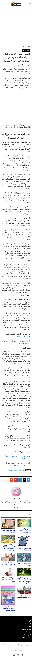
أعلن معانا (28, 623)
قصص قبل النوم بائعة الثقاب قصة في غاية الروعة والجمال (25, 530)
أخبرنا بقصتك (27, 634)
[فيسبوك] (28, 480)
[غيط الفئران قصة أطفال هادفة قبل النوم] (24, 541)
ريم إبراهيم (26, 65)
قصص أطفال (20, 46)
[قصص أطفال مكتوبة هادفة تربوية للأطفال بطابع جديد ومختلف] (8, 572)
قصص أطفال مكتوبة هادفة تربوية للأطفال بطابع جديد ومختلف (8, 579)
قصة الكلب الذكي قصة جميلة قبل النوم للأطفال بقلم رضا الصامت (9, 608)
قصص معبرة (20, 472)
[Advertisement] (16, 26)
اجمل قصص (21, 470)
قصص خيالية (27, 472)
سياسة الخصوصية (26, 632)
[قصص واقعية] (16, 4)
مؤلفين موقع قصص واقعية (24, 637)
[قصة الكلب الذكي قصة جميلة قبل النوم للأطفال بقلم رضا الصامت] (8, 595)
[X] (24, 480)
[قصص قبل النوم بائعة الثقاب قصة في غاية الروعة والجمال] (24, 523)
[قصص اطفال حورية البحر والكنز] (24, 557)
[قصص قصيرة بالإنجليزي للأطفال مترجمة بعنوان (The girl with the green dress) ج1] (24, 572)
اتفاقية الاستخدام (26, 629)
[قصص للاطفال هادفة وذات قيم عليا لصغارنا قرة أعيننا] (8, 557)
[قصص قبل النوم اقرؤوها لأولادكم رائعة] (8, 524)
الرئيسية (27, 46)
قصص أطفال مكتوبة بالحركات (20, 465)
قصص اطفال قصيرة (13, 470)
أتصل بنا (28, 626)
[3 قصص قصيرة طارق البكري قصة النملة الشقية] (24, 590)
